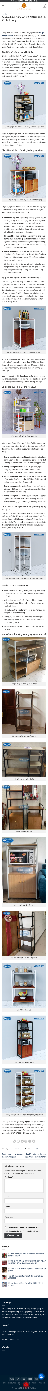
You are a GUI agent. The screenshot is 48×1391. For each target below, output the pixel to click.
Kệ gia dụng (33, 1383)
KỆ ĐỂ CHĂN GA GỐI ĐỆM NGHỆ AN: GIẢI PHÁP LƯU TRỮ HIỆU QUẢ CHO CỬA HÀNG (27, 1262)
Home (4, 1383)
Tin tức (4, 14)
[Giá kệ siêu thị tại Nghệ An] (24, 6)
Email (7, 1207)
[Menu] (3, 6)
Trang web (8, 1217)
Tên (6, 1196)
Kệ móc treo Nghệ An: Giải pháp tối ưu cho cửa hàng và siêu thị (26, 1255)
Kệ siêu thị (12, 1383)
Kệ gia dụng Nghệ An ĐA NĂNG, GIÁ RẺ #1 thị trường (26, 1284)
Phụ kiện (42, 1383)
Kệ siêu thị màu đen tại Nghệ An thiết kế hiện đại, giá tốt (27, 1269)
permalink (35, 1149)
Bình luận (8, 1177)
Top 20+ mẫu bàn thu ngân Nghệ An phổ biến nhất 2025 (25, 1277)
